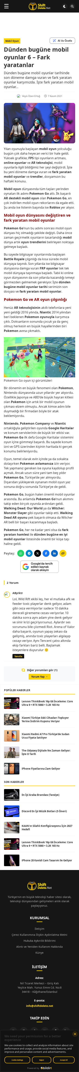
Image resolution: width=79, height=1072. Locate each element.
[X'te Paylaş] (37, 553)
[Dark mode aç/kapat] (64, 6)
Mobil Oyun (12, 41)
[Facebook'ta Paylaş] (46, 553)
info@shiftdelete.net (39, 1006)
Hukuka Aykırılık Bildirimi (40, 940)
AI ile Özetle (65, 40)
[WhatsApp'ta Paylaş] (20, 553)
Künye (39, 952)
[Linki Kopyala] (62, 553)
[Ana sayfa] (39, 6)
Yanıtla (18, 656)
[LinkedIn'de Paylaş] (54, 553)
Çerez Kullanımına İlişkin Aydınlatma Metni (39, 935)
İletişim (39, 929)
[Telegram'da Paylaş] (29, 553)
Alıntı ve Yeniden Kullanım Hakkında (39, 946)
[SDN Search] (72, 6)
